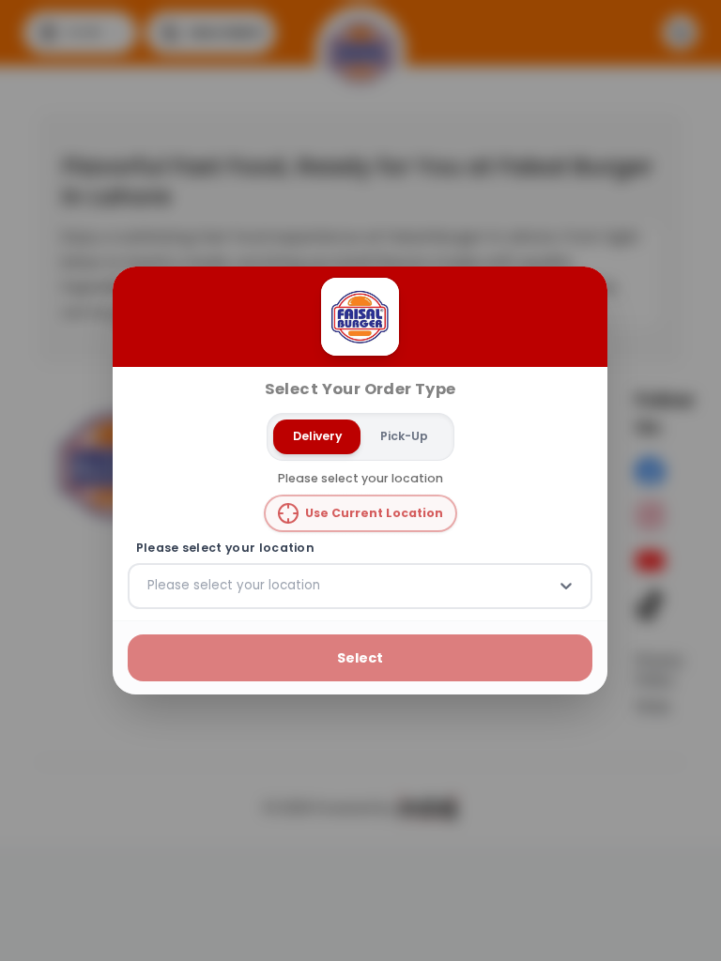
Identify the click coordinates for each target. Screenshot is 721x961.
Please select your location (225, 548)
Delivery (317, 436)
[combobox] (149, 585)
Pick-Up (404, 436)
